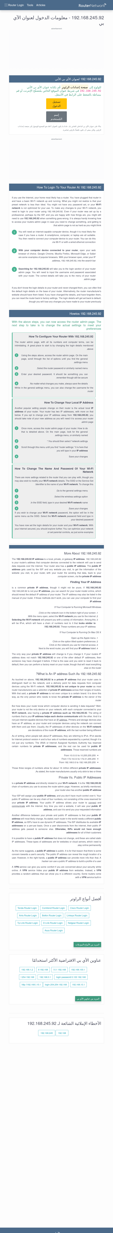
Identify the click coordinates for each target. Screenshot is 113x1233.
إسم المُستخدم (56, 117)
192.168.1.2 (27, 969)
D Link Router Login (53, 922)
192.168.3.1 (45, 977)
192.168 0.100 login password (71, 977)
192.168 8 (43, 969)
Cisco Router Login (79, 908)
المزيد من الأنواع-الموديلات (87, 944)
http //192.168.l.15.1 (31, 984)
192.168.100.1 (78, 969)
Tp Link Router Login (27, 922)
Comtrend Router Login (53, 908)
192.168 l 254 (27, 977)
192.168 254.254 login (56, 984)
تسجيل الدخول (56, 104)
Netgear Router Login (78, 922)
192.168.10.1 (78, 984)
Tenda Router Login (27, 908)
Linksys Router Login (77, 915)
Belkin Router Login (51, 915)
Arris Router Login (28, 915)
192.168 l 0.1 (59, 969)
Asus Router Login (54, 930)
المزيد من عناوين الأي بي (88, 998)
